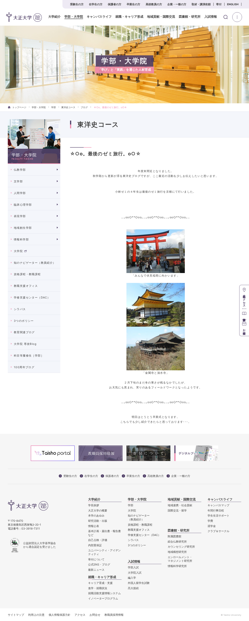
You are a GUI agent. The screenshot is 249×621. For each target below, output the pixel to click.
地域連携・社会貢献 (180, 505)
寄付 (219, 4)
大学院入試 (134, 572)
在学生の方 (96, 4)
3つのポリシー (24, 320)
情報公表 (93, 526)
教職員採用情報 (114, 614)
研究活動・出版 (97, 520)
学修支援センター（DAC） (32, 297)
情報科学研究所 (177, 566)
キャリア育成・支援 (100, 582)
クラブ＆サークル (218, 531)
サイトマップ (16, 614)
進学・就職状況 (97, 588)
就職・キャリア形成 (129, 16)
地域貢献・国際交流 (161, 16)
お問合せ (94, 614)
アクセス (80, 614)
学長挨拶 (93, 505)
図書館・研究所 (190, 16)
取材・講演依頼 (201, 4)
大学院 (18, 251)
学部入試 (133, 567)
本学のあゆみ (96, 515)
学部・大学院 (73, 16)
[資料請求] (244, 314)
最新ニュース (96, 569)
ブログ (84, 107)
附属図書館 (174, 536)
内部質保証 (95, 545)
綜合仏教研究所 (177, 541)
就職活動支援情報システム (104, 593)
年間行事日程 (216, 510)
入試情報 (210, 16)
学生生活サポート (218, 515)
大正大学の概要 (97, 510)
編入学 (132, 577)
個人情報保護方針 (59, 614)
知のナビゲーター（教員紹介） (35, 262)
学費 (210, 520)
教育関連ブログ (24, 332)
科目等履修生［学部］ (29, 355)
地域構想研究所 (177, 551)
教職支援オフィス (26, 285)
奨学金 (212, 526)
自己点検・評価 (97, 540)
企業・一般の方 (176, 4)
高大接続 (133, 588)
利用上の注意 (36, 614)
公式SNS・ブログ (99, 564)
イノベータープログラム (103, 598)
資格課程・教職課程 (27, 274)
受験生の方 (77, 4)
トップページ (19, 107)
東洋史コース (68, 107)
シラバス (20, 309)
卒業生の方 (133, 4)
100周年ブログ (24, 367)
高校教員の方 (154, 4)
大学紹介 (54, 16)
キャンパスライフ (99, 16)
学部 (53, 107)
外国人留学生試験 (139, 582)
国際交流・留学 (177, 510)
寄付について (96, 559)
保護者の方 (114, 4)
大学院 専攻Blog (25, 343)
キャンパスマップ (218, 505)
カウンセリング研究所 (181, 546)
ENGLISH (232, 4)
